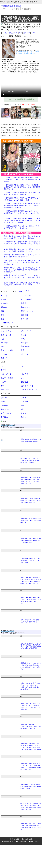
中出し (3, 402)
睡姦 (23, 409)
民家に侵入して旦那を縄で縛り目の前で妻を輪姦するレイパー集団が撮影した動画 (30, 786)
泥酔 (2, 311)
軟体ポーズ (25, 413)
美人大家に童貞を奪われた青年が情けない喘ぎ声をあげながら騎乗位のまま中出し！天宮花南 (30, 646)
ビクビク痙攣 (26, 299)
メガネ (3, 382)
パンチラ (24, 374)
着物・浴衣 (5, 390)
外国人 (11, 33)
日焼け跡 (24, 343)
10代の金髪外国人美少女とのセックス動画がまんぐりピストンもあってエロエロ (30, 560)
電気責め (4, 417)
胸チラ (3, 370)
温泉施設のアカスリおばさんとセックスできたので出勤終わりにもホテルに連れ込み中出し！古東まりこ (22, 244)
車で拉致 (24, 315)
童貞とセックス (27, 311)
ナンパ (3, 299)
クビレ (16, 33)
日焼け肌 (4, 343)
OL (22, 366)
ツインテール (26, 331)
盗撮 (2, 315)
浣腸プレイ (5, 409)
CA (2, 366)
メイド (23, 378)
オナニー (34, 33)
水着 (2, 386)
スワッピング (26, 296)
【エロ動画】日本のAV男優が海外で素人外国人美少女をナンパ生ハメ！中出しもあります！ (30, 500)
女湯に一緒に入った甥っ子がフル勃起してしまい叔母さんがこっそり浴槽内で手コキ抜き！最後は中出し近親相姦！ (22, 270)
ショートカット (7, 331)
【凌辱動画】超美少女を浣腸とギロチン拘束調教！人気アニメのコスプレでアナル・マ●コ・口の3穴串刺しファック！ (22, 187)
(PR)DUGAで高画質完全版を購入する (21, 99)
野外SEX (24, 319)
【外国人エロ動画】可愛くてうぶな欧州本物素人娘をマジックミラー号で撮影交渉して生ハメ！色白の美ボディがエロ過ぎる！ (22, 205)
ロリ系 (23, 335)
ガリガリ (24, 354)
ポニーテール (6, 335)
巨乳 (20, 33)
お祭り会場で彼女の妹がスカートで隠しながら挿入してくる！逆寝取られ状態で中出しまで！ (30, 726)
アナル (23, 398)
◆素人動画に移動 (21, 841)
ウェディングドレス (29, 390)
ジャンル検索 (14, 9)
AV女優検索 (26, 9)
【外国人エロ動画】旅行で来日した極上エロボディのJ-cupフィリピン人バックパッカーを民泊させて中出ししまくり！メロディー (22, 220)
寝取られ (4, 307)
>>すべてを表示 (22, 291)
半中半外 (24, 402)
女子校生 (24, 382)
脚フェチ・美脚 (7, 350)
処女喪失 (4, 303)
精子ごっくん (6, 413)
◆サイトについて (34, 841)
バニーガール (6, 374)
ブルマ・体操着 (7, 378)
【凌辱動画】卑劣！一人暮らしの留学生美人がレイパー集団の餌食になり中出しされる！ (30, 540)
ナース (23, 370)
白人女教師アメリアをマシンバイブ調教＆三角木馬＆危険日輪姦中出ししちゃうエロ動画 (30, 460)
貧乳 (23, 350)
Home (4, 9)
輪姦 (2, 319)
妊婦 (2, 339)
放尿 (23, 406)
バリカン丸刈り (7, 323)
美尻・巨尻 (26, 33)
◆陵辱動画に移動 (7, 841)
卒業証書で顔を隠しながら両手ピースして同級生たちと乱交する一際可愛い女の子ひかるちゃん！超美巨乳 (22, 277)
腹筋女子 (4, 358)
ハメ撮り (4, 33)
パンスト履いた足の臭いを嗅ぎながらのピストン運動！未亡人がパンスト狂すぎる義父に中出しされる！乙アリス (22, 262)
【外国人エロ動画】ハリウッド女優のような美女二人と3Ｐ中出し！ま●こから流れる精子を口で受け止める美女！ (22, 179)
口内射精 (4, 406)
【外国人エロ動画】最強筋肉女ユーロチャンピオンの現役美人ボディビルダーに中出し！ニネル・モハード (22, 213)
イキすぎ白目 (6, 296)
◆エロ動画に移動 (27, 839)
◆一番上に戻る (14, 839)
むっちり (4, 354)
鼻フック (24, 417)
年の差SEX (25, 307)
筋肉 (2, 346)
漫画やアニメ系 (27, 386)
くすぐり (4, 398)
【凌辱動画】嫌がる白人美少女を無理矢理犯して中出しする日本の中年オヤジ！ (30, 520)
